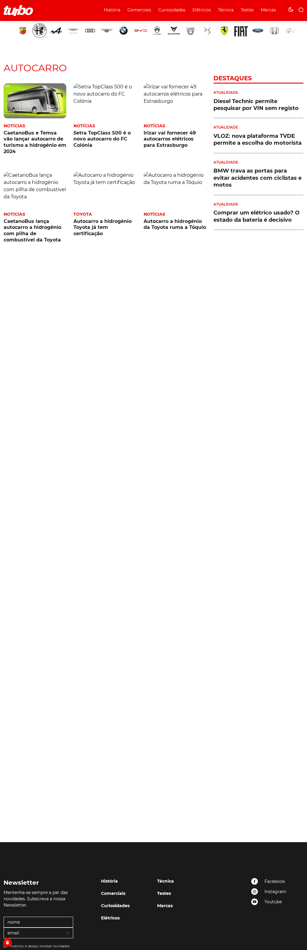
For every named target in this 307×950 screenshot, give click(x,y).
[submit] (68, 933)
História (112, 10)
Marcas (268, 10)
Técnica (226, 10)
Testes (247, 10)
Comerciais (139, 10)
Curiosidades (171, 10)
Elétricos (201, 10)
